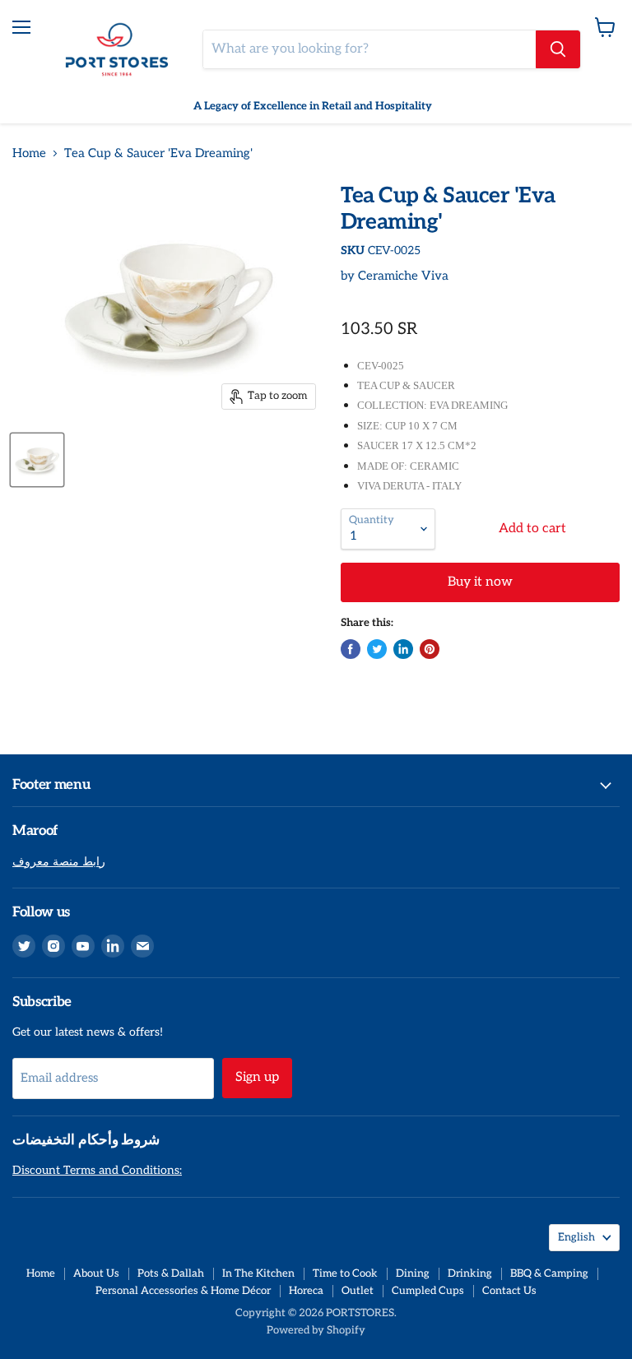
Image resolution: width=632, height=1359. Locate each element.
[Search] (558, 49)
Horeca (306, 1290)
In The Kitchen (258, 1273)
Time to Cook (345, 1273)
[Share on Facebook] (350, 649)
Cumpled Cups (428, 1290)
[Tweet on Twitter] (377, 649)
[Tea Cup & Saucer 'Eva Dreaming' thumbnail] (37, 460)
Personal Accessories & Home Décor (183, 1290)
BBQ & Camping (549, 1273)
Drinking (470, 1273)
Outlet (358, 1290)
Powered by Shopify (316, 1330)
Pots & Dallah (170, 1273)
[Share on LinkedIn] (403, 649)
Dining (413, 1273)
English (576, 1237)
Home (29, 153)
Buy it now (480, 582)
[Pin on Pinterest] (429, 649)
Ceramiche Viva (403, 275)
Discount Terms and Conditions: (97, 1170)
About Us (96, 1273)
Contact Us (509, 1290)
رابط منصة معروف (58, 862)
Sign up (257, 1077)
